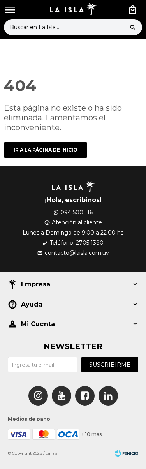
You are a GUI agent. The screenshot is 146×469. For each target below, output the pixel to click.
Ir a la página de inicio (45, 150)
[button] (132, 27)
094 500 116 (76, 212)
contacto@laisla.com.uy (77, 252)
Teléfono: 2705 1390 (77, 242)
